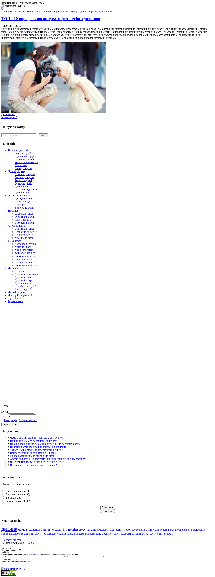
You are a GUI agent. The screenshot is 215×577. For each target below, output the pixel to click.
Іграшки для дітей (25, 174)
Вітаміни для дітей (25, 286)
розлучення (198, 529)
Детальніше (8, 114)
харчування (58, 533)
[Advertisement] (26, 330)
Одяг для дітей (23, 183)
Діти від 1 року (16, 171)
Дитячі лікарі (15, 268)
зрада (97, 533)
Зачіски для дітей (24, 177)
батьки (45, 529)
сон (91, 533)
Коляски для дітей (25, 256)
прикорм (168, 533)
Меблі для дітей (24, 249)
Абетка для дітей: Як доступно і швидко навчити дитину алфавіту (48, 458)
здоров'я (6, 533)
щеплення (156, 533)
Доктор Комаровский (20, 295)
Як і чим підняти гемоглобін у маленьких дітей (37, 461)
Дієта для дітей (23, 198)
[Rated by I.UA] (8, 574)
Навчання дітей (23, 219)
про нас (14, 559)
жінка (95, 529)
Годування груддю (25, 156)
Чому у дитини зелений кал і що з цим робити (36, 437)
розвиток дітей (111, 533)
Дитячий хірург (24, 280)
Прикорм (20, 204)
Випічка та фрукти (25, 207)
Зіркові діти (14, 298)
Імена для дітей (23, 168)
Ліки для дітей (23, 289)
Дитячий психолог (25, 277)
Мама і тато (14, 240)
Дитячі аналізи (23, 283)
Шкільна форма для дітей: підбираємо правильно (38, 446)
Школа (16, 533)
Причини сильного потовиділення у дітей (34, 440)
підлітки (144, 533)
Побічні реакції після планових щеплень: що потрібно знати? (45, 443)
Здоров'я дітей (23, 153)
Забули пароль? (28, 420)
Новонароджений (18, 150)
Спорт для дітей (17, 225)
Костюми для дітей (25, 265)
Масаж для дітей (24, 237)
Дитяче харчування (19, 195)
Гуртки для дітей (24, 216)
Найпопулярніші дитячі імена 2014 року (33, 452)
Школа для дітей (24, 213)
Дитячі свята (22, 186)
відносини (116, 529)
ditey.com (32, 554)
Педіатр (19, 271)
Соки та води (22, 201)
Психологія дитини (26, 189)
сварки (186, 529)
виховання (33, 529)
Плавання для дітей (26, 231)
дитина (9, 529)
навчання (72, 533)
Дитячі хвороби (17, 292)
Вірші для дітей (23, 259)
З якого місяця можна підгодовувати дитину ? (36, 449)
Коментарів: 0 (9, 117)
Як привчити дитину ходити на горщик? (33, 465)
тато (69, 529)
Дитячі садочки (23, 192)
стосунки (85, 529)
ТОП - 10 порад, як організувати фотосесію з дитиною (50, 18)
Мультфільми (15, 301)
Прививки (21, 165)
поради (46, 533)
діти (75, 529)
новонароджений (134, 529)
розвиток (175, 529)
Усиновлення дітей (25, 252)
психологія (58, 529)
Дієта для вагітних (25, 243)
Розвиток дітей (23, 180)
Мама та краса (23, 246)
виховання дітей (31, 533)
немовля (83, 533)
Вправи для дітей (25, 228)
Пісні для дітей (23, 262)
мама (21, 529)
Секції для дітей (24, 234)
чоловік (104, 529)
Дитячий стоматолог (26, 274)
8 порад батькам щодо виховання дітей (32, 455)
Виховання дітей (24, 159)
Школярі (13, 210)
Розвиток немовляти (26, 162)
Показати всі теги (11, 539)
